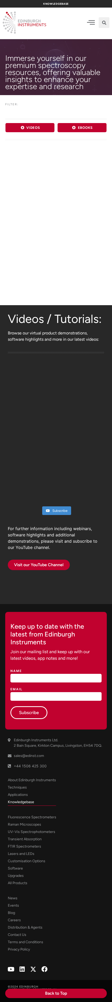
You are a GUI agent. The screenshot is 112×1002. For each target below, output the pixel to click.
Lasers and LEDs (21, 854)
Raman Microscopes (24, 824)
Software (15, 868)
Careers (14, 920)
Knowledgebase (21, 802)
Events (13, 905)
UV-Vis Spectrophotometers (31, 832)
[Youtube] (11, 969)
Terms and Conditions (25, 942)
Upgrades (16, 875)
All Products (17, 883)
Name (16, 671)
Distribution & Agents (25, 927)
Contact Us (17, 935)
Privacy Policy (19, 949)
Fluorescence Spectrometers (32, 817)
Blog (11, 913)
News (12, 898)
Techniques (17, 787)
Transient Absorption (25, 839)
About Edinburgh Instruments (32, 780)
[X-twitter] (33, 969)
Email (16, 689)
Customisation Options (26, 861)
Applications (18, 794)
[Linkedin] (22, 969)
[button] (104, 22)
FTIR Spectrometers (24, 846)
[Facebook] (44, 969)
